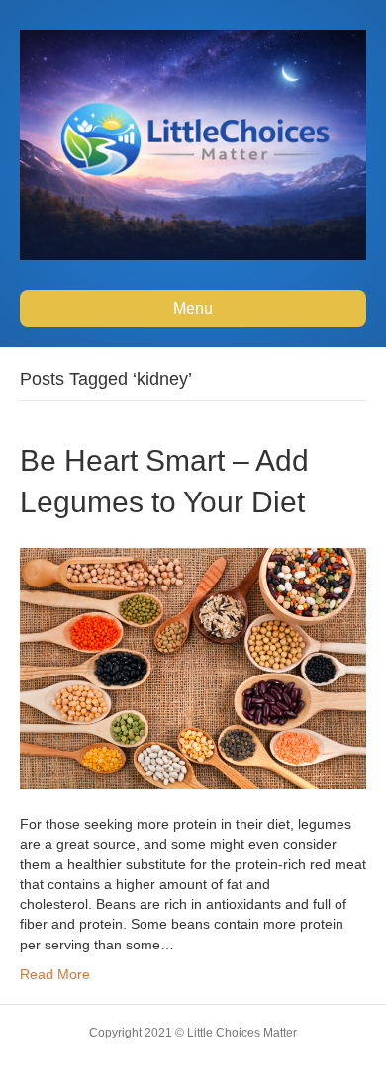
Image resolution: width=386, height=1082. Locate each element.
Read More (55, 974)
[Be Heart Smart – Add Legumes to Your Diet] (193, 668)
